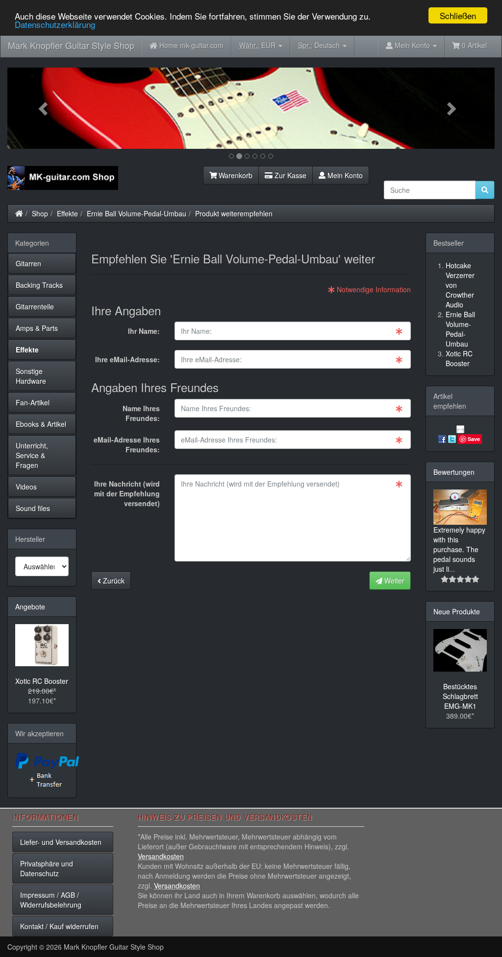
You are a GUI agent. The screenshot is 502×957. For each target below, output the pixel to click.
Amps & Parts (37, 328)
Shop (40, 213)
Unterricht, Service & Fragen (32, 455)
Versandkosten (161, 856)
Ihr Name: (144, 331)
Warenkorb (234, 175)
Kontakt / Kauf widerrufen (59, 926)
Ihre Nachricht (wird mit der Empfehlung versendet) (127, 493)
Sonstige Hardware (31, 376)
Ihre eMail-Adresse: (127, 359)
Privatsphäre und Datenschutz (46, 868)
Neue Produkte (456, 611)
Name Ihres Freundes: (141, 413)
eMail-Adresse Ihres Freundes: (127, 444)
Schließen (458, 15)
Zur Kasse (289, 175)
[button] (43, 108)
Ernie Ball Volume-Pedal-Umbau (136, 213)
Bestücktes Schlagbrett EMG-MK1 (460, 696)
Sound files (33, 508)
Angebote (30, 606)
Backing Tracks (39, 285)
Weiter (393, 580)
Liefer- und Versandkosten (60, 842)
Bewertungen (454, 472)
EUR (258, 45)
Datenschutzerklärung (55, 24)
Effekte (67, 213)
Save (474, 439)
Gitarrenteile (35, 306)
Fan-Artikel (33, 402)
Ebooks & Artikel (41, 424)
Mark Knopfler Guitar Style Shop (71, 45)
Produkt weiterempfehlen (234, 213)
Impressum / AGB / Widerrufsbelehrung (50, 900)
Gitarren (28, 263)
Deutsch (320, 45)
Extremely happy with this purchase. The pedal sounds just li (459, 549)
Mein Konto (344, 175)
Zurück (113, 580)
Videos (26, 486)
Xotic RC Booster (41, 681)
